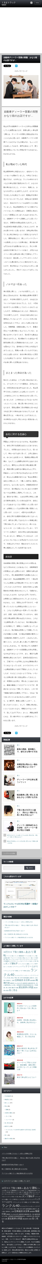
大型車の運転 (8, 1113)
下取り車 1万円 (18, 978)
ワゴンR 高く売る (9, 978)
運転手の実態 (8, 1138)
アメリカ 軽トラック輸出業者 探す (27, 1190)
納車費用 (32, 980)
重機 (7, 1109)
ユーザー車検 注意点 (24, 970)
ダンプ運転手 (11, 963)
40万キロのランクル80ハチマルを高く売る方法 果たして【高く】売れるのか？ (22, 836)
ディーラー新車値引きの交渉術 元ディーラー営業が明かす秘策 (27, 827)
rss (31, 2)
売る (6, 1106)
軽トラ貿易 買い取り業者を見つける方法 (16, 934)
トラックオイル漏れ (24, 963)
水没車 (27, 980)
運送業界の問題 (26, 987)
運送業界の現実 (27, 1219)
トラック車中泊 (13, 1199)
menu (37, 2)
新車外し (9, 980)
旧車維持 (19, 980)
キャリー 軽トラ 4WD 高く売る (23, 1192)
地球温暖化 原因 (28, 978)
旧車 (13, 980)
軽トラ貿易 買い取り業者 (30, 1216)
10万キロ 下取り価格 (13, 952)
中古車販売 (8, 1096)
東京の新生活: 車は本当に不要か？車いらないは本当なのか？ (27, 1050)
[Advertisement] (21, 31)
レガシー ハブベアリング (31, 975)
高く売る (13, 990)
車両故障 (19, 985)
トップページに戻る (9, 853)
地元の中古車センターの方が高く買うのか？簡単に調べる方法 (22, 842)
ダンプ (7, 1116)
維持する (7, 1126)
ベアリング (7, 970)
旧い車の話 (8, 1123)
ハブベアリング (16, 966)
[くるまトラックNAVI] (10, 3)
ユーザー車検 (14, 970)
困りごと (7, 1102)
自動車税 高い (32, 983)
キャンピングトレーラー (27, 959)
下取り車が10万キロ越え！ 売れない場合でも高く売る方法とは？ (27, 812)
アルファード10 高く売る (18, 958)
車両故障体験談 (26, 985)
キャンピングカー (14, 959)
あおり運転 (30, 1187)
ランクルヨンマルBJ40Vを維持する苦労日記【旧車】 (21, 1129)
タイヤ (11, 961)
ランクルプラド (19, 975)
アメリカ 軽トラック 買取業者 (15, 956)
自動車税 (25, 983)
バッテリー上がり (29, 966)
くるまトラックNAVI (15, 1259)
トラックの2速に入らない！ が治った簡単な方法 (19, 922)
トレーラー (9, 1119)
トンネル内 (8, 966)
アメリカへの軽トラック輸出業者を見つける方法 (19, 937)
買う (18, 745)
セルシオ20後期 (23, 1194)
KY (24, 952)
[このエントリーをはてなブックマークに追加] (16, 66)
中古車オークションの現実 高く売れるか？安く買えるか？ (27, 1008)
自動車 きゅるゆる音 (16, 983)
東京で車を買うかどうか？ (27, 1077)
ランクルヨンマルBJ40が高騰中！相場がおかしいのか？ (21, 905)
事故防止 (7, 1099)
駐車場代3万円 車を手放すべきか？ (15, 931)
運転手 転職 (15, 987)
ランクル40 (10, 1205)
